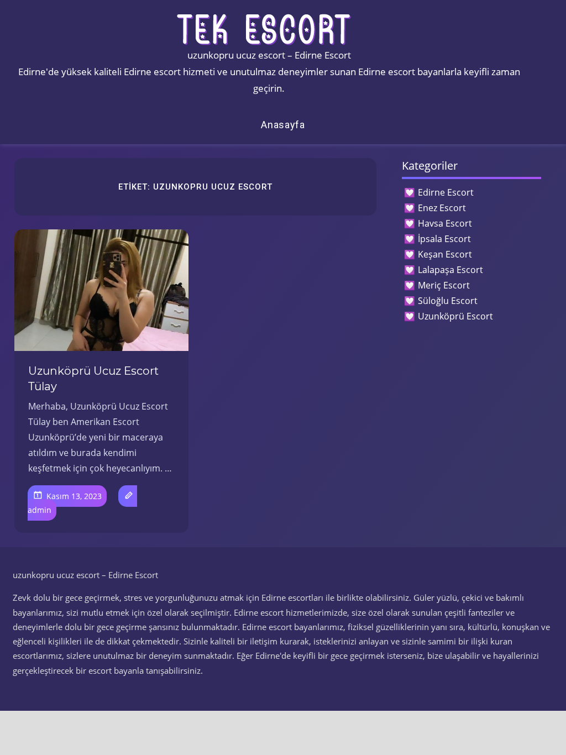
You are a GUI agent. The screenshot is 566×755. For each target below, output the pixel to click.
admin (39, 510)
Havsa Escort (445, 223)
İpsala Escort (444, 239)
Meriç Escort (444, 285)
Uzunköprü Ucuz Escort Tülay (93, 378)
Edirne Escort (446, 192)
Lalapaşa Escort (450, 270)
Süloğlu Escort (448, 301)
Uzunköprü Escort (455, 316)
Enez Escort (442, 208)
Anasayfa (283, 124)
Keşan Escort (445, 254)
